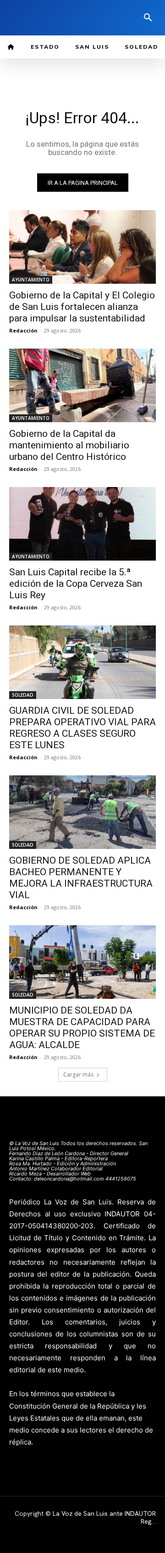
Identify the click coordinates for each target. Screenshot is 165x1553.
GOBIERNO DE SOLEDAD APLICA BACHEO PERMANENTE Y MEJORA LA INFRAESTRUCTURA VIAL (81, 877)
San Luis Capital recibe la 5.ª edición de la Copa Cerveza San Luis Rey (75, 584)
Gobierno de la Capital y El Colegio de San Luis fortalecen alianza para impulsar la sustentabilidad (82, 307)
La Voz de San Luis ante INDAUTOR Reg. (104, 1517)
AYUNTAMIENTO (31, 279)
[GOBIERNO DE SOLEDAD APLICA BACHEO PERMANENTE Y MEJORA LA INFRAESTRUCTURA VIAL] (82, 812)
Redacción (23, 330)
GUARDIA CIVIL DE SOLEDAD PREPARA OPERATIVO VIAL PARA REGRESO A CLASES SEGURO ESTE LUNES (82, 728)
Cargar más (78, 1074)
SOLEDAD (22, 695)
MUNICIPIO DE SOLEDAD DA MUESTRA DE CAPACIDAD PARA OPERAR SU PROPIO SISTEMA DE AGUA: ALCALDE (82, 1027)
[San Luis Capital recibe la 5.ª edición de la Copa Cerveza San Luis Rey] (82, 524)
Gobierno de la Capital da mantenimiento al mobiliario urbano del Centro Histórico (69, 445)
